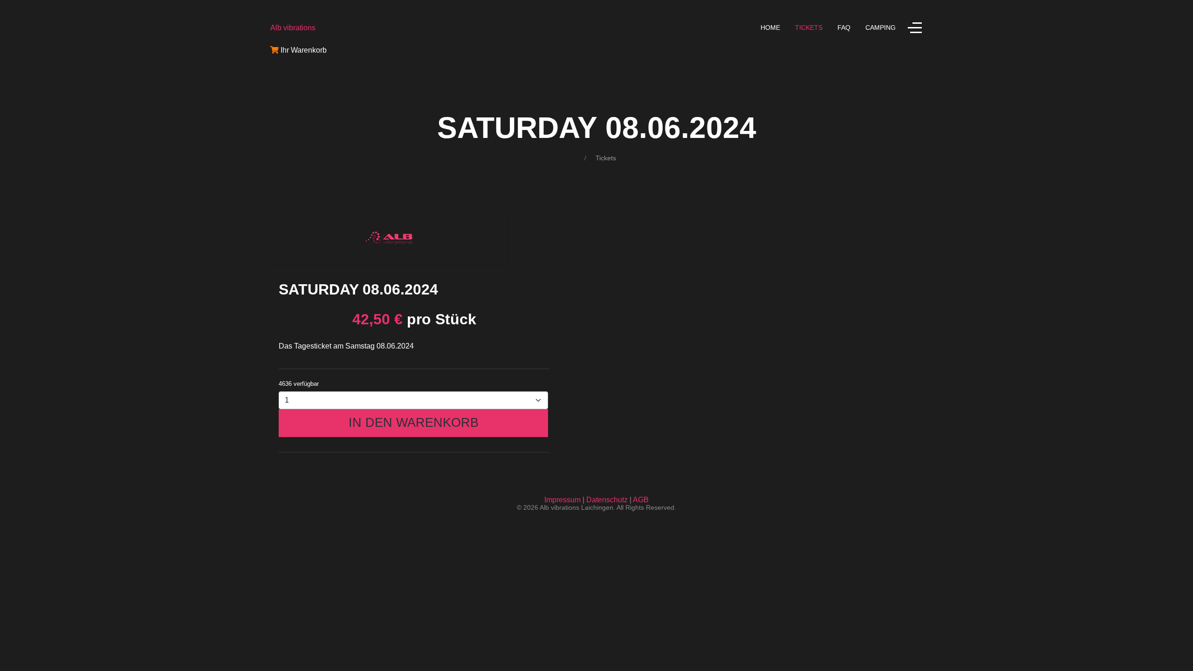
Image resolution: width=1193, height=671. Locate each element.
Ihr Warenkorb (303, 50)
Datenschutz (607, 500)
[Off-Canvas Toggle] (915, 27)
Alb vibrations (292, 28)
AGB (641, 500)
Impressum (562, 500)
